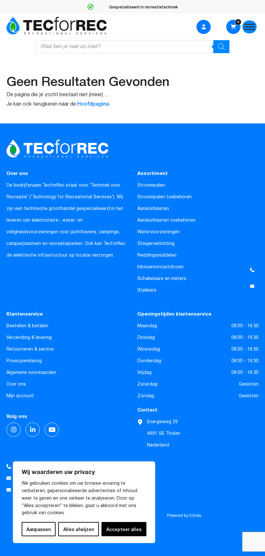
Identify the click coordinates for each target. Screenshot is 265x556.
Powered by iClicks (184, 516)
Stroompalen (151, 185)
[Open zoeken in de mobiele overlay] (132, 46)
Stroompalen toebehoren (164, 197)
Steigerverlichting (156, 243)
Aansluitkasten (153, 208)
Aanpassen (38, 529)
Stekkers (146, 290)
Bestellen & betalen (27, 326)
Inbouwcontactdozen (160, 267)
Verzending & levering (29, 337)
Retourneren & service (30, 349)
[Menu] (249, 27)
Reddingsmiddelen (156, 255)
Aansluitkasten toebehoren (166, 220)
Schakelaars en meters (161, 278)
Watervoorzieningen (158, 232)
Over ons (16, 384)
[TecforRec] (56, 25)
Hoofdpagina (93, 103)
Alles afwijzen (78, 529)
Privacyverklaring (24, 361)
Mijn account (20, 396)
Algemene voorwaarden (31, 372)
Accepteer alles (124, 529)
